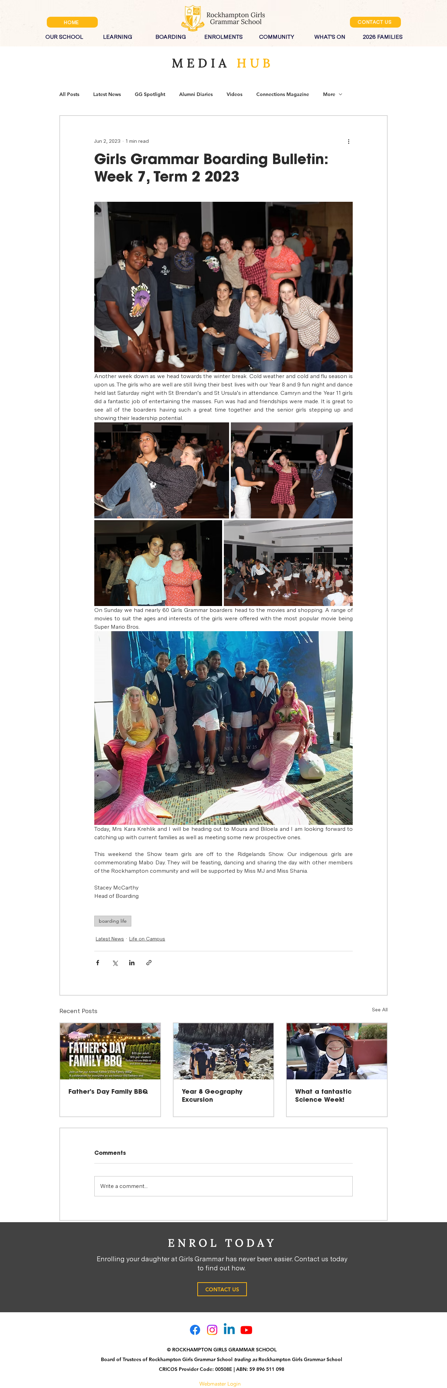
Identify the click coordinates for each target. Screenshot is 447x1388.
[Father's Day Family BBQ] (110, 1051)
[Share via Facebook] (97, 962)
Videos (234, 94)
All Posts (69, 94)
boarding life (113, 921)
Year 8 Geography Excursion (212, 1096)
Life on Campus (147, 939)
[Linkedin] (229, 1330)
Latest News (107, 94)
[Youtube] (246, 1330)
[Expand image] (161, 470)
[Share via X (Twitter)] (114, 962)
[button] (64, 34)
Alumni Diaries (196, 94)
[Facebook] (195, 1330)
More (329, 94)
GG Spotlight (150, 94)
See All (380, 1009)
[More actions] (348, 141)
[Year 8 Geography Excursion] (224, 1051)
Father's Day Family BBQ (108, 1092)
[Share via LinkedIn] (132, 962)
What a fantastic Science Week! (323, 1096)
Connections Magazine (282, 94)
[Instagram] (212, 1330)
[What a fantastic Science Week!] (337, 1051)
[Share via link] (149, 962)
